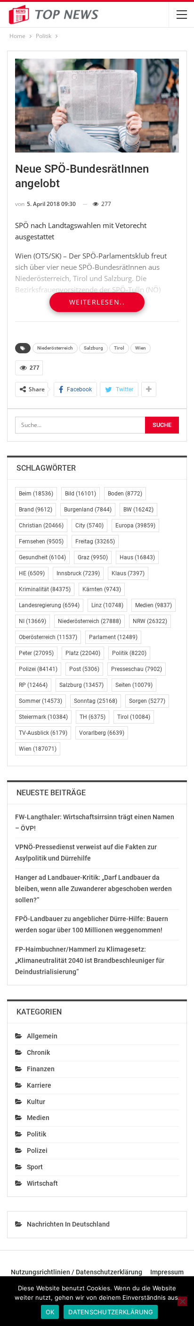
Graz (93, 557)
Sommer (40, 701)
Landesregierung (49, 605)
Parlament (113, 637)
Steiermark (43, 717)
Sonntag (95, 701)
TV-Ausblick (43, 733)
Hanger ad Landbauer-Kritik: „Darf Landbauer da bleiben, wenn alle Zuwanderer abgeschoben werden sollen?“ (93, 889)
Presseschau (136, 669)
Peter (36, 653)
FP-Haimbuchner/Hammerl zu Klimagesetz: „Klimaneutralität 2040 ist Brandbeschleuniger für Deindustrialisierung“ (89, 960)
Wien (140, 348)
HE (32, 573)
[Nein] (182, 1301)
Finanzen (41, 1069)
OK (50, 1312)
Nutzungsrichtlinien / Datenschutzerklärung (76, 1272)
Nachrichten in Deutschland (68, 1224)
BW (138, 509)
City (89, 525)
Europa (135, 525)
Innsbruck (78, 573)
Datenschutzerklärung (110, 1312)
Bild (80, 493)
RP (33, 685)
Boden (125, 493)
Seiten (134, 685)
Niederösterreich (55, 348)
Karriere (39, 1085)
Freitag (95, 541)
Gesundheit (42, 557)
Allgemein (42, 1036)
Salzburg (93, 348)
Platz (82, 653)
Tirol (119, 348)
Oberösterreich (48, 637)
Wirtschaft (42, 1183)
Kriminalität (45, 589)
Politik (129, 653)
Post (84, 669)
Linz (107, 605)
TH (92, 717)
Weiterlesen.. (97, 301)
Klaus (128, 573)
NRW (150, 621)
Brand (35, 509)
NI (32, 621)
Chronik (38, 1052)
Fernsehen (41, 541)
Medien (153, 605)
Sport (35, 1167)
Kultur (36, 1101)
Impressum (167, 1272)
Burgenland (88, 509)
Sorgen (147, 701)
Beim (36, 493)
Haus (137, 557)
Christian (41, 525)
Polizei (38, 669)
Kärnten (101, 589)
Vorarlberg (101, 733)
